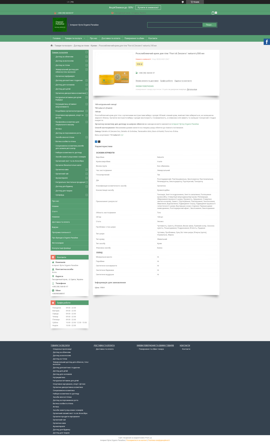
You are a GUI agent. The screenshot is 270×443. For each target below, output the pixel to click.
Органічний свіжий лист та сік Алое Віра (70, 413)
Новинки (55, 217)
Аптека (59, 129)
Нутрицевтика (59, 377)
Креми (94, 45)
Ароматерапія (62, 178)
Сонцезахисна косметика (64, 390)
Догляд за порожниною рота (68, 133)
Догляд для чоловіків (65, 85)
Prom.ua (148, 438)
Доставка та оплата (111, 38)
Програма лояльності (61, 232)
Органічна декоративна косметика (71, 93)
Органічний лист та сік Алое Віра (70, 161)
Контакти (152, 38)
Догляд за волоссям (65, 61)
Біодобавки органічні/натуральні (70, 111)
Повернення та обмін (134, 38)
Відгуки (55, 227)
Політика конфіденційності (159, 440)
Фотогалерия (58, 243)
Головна (56, 38)
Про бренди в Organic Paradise (65, 238)
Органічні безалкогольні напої (68, 165)
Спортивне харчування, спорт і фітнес (69, 384)
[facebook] (96, 142)
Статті (55, 211)
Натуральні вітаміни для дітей (66, 381)
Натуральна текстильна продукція (70, 182)
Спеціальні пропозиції (62, 349)
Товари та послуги (73, 38)
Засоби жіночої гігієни (65, 137)
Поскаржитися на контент (136, 440)
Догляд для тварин (64, 191)
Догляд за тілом (81, 45)
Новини (55, 206)
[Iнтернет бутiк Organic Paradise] (60, 25)
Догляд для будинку (64, 186)
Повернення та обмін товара (151, 349)
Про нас (93, 38)
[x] (99, 142)
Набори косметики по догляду (69, 152)
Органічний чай (62, 174)
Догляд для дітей (63, 89)
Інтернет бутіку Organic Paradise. (185, 124)
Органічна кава (62, 169)
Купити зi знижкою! (148, 7)
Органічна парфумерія (65, 76)
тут (122, 135)
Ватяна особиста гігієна (66, 141)
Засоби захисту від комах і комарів (71, 157)
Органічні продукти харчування (66, 416)
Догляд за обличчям (64, 57)
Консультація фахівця (61, 248)
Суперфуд (60, 195)
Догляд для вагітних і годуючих (69, 80)
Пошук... (209, 25)
